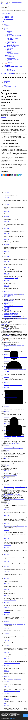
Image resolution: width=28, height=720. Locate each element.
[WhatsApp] (17, 175)
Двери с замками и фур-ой (11, 313)
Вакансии (9, 51)
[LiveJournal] (12, 175)
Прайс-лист (7, 29)
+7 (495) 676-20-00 (8, 19)
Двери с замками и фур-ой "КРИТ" (13, 66)
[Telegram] (21, 175)
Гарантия (9, 62)
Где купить (7, 65)
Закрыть (3, 464)
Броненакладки (11, 41)
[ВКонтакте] (1, 175)
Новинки (9, 31)
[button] (2, 21)
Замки (8, 32)
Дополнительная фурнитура (14, 45)
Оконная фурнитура (17, 2)
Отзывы (9, 60)
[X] (10, 175)
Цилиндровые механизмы (14, 35)
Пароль (3, 413)
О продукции (7, 55)
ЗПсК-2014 (3, 117)
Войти (5, 24)
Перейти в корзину (11, 464)
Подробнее (12, 718)
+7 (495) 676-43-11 (5, 13)
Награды (9, 49)
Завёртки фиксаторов (12, 38)
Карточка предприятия (13, 53)
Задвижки (9, 34)
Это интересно (11, 58)
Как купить (7, 307)
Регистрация (7, 25)
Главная (6, 28)
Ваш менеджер (11, 70)
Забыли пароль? (15, 443)
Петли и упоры (11, 44)
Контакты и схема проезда (11, 67)
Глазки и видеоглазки (12, 42)
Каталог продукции (9, 295)
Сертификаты (10, 56)
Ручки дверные (11, 36)
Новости (9, 52)
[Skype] (19, 175)
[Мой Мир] (6, 175)
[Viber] (15, 175)
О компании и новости (10, 46)
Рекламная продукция (13, 59)
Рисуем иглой (4, 3)
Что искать (3, 342)
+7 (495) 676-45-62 (8, 17)
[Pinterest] (8, 175)
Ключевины (10, 39)
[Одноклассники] (4, 175)
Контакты (9, 69)
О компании (10, 48)
